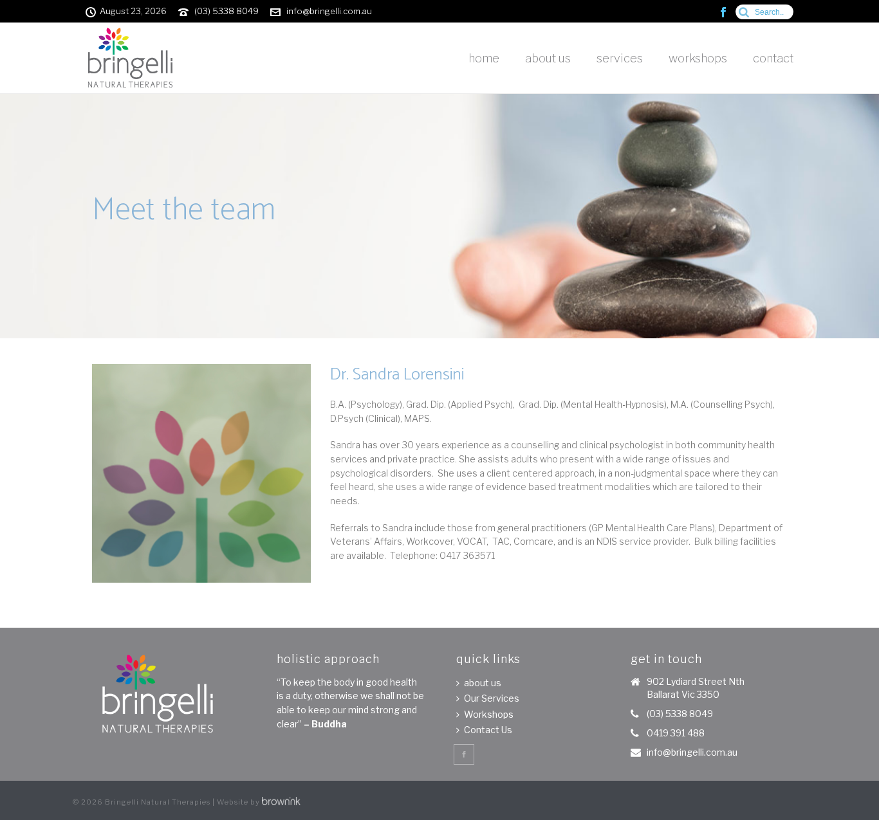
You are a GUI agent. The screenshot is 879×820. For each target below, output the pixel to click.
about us (482, 682)
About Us (548, 58)
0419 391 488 (676, 732)
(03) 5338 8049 (226, 11)
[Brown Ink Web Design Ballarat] (281, 801)
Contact (773, 58)
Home (483, 58)
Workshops (698, 58)
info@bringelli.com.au (329, 11)
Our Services (491, 698)
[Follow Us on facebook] (464, 754)
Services (620, 58)
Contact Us (488, 729)
